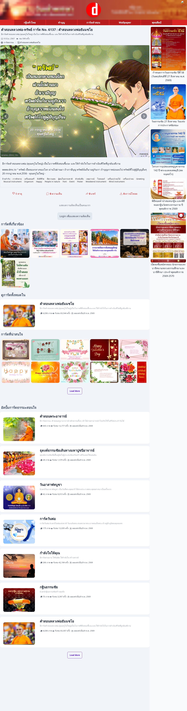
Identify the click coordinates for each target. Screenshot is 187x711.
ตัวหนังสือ (79, 179)
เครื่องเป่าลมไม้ (114, 179)
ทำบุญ (61, 22)
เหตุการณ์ (90, 179)
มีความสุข (51, 179)
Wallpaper (125, 22)
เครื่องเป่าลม (128, 179)
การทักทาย (17, 179)
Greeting (140, 179)
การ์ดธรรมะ (9, 42)
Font (65, 181)
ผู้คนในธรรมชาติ (65, 179)
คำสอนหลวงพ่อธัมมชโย (30, 42)
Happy (39, 181)
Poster (80, 181)
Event (71, 181)
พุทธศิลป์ (156, 22)
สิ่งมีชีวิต (40, 179)
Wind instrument (117, 181)
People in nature (52, 181)
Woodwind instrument (96, 181)
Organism (28, 181)
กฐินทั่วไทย (30, 22)
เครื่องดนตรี (29, 179)
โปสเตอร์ (101, 179)
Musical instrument (12, 181)
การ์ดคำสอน (93, 22)
